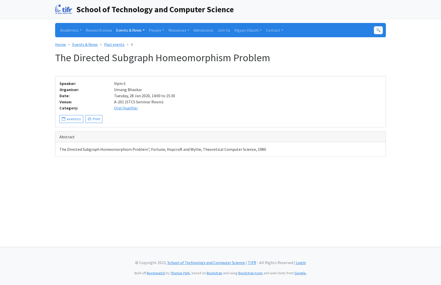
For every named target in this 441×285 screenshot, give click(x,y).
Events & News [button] (129, 30)
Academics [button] (69, 30)
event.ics (73, 119)
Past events (114, 44)
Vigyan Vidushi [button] (246, 30)
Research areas (99, 30)
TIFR (252, 262)
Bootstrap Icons (250, 273)
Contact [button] (273, 30)
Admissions (203, 30)
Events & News (85, 44)
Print (95, 119)
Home (60, 44)
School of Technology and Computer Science (155, 9)
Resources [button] (177, 30)
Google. (301, 273)
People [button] (155, 30)
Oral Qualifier (126, 107)
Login (301, 262)
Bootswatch (156, 273)
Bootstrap (214, 273)
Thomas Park (180, 273)
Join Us (223, 30)
